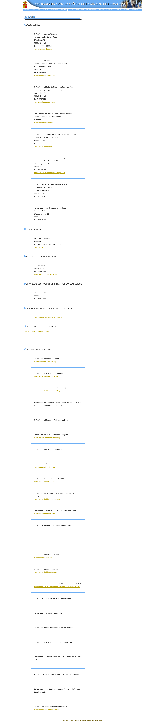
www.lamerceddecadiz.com (44, 514)
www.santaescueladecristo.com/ (36, 331)
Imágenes (63, 10)
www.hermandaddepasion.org (45, 572)
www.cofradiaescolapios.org (44, 102)
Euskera (135, 10)
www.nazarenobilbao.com (44, 123)
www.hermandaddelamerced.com (47, 499)
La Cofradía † (43, 10)
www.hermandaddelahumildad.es (46, 481)
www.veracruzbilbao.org (43, 49)
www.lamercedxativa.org (43, 558)
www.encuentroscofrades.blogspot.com (49, 317)
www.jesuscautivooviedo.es (44, 467)
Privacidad (126, 10)
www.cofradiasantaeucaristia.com (47, 709)
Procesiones (54, 10)
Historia (33, 10)
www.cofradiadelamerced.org (45, 362)
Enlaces (101, 10)
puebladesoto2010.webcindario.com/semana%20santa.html (57, 587)
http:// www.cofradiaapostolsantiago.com (49, 173)
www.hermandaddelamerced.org (46, 376)
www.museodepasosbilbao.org (45, 274)
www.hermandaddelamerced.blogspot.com (50, 391)
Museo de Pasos (91, 10)
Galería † (118, 10)
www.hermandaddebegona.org (46, 146)
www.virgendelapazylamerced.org (47, 438)
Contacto (109, 10)
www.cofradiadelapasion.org (45, 75)
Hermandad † (79, 10)
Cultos (71, 10)
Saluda (26, 10)
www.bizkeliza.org (41, 247)
